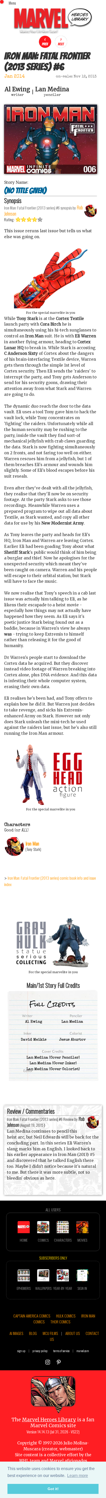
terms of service (61, 1350)
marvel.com (82, 1350)
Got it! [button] (53, 1489)
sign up (21, 1350)
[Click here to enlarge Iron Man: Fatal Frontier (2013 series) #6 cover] (50, 172)
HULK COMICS (65, 1316)
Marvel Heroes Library (49, 1420)
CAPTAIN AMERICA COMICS (31, 1316)
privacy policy (40, 1350)
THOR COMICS (60, 1321)
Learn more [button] (77, 1475)
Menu (12, 3)
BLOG (33, 1333)
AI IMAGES (16, 1333)
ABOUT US (72, 1333)
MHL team (29, 1460)
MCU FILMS (50, 1333)
